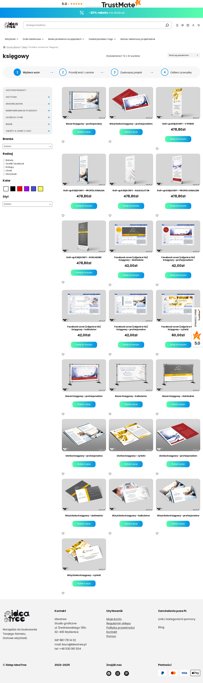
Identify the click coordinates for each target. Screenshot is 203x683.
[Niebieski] (33, 188)
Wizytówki (10, 39)
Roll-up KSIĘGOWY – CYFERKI (178, 123)
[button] (63, 142)
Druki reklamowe (32, 39)
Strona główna (13, 47)
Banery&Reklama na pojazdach (28, 111)
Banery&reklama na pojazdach (64, 39)
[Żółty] (40, 188)
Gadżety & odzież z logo (28, 131)
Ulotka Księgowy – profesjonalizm (178, 456)
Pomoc (111, 636)
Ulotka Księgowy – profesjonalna (84, 456)
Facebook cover (28, 117)
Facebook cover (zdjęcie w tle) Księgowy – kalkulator (84, 328)
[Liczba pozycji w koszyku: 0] (198, 25)
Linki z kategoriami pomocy (176, 619)
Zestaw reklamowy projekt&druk (137, 39)
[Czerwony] (20, 188)
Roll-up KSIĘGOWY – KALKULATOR (131, 190)
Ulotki (9, 170)
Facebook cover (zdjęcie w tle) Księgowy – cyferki (178, 328)
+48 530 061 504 (70, 649)
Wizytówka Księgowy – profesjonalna (178, 515)
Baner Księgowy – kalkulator (131, 396)
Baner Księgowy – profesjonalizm (84, 396)
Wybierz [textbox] (7, 146)
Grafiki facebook (15, 163)
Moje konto (114, 619)
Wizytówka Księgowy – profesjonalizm (131, 123)
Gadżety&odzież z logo (101, 39)
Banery (9, 160)
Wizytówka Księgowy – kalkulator (131, 515)
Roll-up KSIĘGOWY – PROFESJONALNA (83, 190)
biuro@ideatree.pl (74, 644)
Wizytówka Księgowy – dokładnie (84, 515)
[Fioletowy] (26, 188)
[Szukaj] (167, 25)
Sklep (24, 47)
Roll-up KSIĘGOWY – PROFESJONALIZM (178, 190)
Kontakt (111, 632)
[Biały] (6, 188)
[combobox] (27, 146)
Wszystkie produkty (16, 90)
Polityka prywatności (120, 628)
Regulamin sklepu (118, 623)
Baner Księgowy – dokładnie (178, 396)
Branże (28, 124)
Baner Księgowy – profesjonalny (84, 123)
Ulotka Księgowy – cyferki (131, 456)
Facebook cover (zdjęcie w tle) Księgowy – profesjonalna (131, 328)
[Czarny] (13, 188)
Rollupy (10, 167)
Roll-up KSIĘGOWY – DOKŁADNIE (83, 257)
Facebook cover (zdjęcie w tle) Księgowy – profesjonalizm (178, 258)
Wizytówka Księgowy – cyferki (84, 575)
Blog (161, 627)
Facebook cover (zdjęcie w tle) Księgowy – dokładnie (131, 258)
